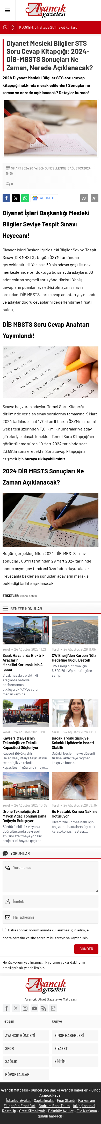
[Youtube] (34, 1008)
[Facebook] (6, 1008)
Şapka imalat (44, 1100)
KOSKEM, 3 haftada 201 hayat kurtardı (48, 27)
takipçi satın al (84, 1105)
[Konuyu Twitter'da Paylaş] (16, 198)
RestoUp (9, 1111)
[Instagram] (25, 1008)
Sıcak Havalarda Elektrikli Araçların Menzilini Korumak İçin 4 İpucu (24, 662)
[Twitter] (16, 1008)
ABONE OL (48, 198)
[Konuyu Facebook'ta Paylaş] (6, 198)
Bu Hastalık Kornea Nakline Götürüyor (74, 813)
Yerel (6, 649)
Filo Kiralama (87, 1111)
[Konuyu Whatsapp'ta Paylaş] (25, 198)
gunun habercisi (50, 1116)
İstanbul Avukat (18, 1100)
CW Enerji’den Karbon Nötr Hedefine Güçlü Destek (74, 657)
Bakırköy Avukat (61, 1111)
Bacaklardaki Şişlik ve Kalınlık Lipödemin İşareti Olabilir (73, 743)
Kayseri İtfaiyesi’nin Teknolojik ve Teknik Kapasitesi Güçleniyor (21, 743)
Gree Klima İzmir (32, 1111)
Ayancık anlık (28, 595)
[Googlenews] (53, 1008)
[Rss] (44, 1008)
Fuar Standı (66, 1100)
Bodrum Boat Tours (54, 1105)
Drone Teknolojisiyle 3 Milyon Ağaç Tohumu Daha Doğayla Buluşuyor (24, 816)
